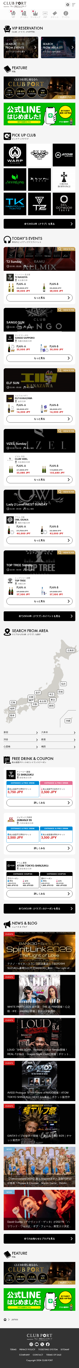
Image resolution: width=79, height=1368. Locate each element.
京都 (31, 697)
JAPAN (14, 1319)
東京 (53, 700)
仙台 (63, 684)
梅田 (43, 746)
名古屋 (43, 701)
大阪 (35, 704)
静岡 (51, 706)
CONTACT (38, 1354)
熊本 (12, 715)
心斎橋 (7, 746)
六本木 (44, 732)
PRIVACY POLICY (27, 1349)
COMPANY (24, 1354)
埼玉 (51, 694)
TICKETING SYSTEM (48, 1349)
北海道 (70, 650)
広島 (13, 702)
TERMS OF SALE (53, 1354)
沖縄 (68, 721)
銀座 (43, 739)
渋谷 (6, 739)
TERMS (13, 1349)
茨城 (60, 692)
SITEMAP (65, 1349)
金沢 (38, 693)
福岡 (12, 708)
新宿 (6, 732)
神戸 (31, 700)
